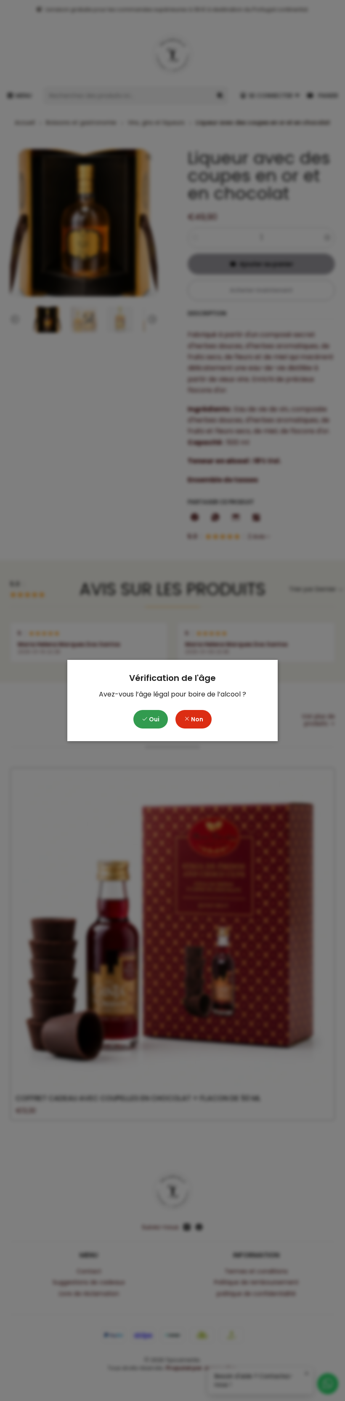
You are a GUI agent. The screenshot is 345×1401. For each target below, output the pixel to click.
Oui (153, 719)
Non (196, 719)
